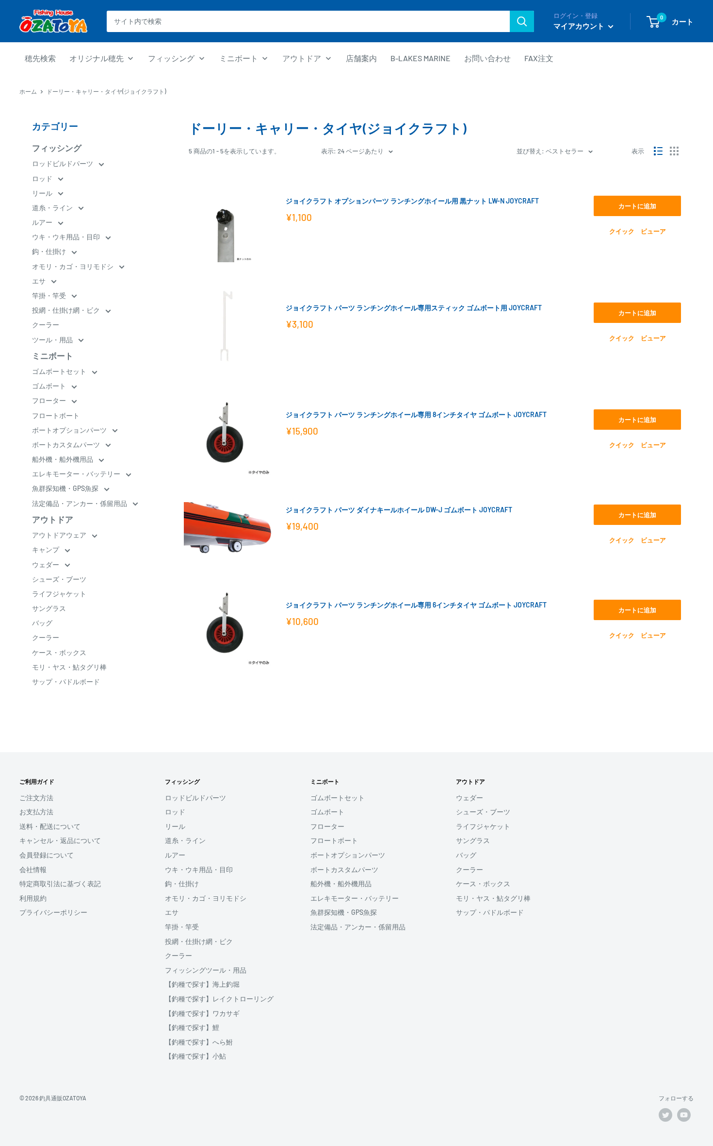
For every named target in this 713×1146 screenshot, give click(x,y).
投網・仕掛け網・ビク (66, 310)
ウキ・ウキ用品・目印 (66, 237)
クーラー (45, 324)
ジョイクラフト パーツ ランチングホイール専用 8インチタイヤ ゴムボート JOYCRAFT (416, 414)
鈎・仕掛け (49, 251)
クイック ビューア (637, 231)
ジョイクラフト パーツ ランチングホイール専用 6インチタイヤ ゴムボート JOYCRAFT (416, 605)
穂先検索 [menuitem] (40, 58)
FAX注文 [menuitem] (538, 58)
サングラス (49, 608)
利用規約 (33, 898)
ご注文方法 (36, 797)
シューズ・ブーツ (59, 579)
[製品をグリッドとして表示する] (674, 151)
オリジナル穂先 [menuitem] (96, 58)
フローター (49, 400)
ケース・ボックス (59, 652)
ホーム (28, 91)
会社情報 (33, 869)
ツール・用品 (53, 340)
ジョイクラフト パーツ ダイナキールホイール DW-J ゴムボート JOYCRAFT (399, 510)
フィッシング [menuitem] (171, 58)
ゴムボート (49, 386)
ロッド (43, 178)
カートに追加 (637, 206)
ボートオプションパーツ (70, 430)
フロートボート (56, 415)
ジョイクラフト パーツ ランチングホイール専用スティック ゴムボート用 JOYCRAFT (414, 307)
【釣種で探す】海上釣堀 (202, 984)
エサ (39, 281)
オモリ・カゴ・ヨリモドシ (73, 266)
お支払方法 (36, 812)
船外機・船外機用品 (63, 459)
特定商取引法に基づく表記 (60, 883)
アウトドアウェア (60, 535)
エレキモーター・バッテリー (77, 474)
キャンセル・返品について (60, 840)
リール (43, 193)
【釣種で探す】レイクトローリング (219, 998)
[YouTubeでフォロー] (684, 1115)
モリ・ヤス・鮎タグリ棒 (69, 667)
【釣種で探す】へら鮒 (199, 1042)
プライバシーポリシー (53, 912)
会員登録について (46, 855)
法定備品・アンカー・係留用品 (80, 503)
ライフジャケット (59, 594)
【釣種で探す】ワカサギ (202, 1013)
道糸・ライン (53, 207)
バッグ (42, 623)
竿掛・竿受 (49, 295)
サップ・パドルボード (66, 681)
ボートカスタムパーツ (66, 444)
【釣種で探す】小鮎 (195, 1056)
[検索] (522, 21)
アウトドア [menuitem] (301, 58)
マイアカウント (579, 25)
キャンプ (46, 549)
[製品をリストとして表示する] (658, 151)
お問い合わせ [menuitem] (487, 58)
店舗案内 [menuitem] (361, 58)
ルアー (43, 222)
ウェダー (46, 564)
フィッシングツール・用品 (205, 970)
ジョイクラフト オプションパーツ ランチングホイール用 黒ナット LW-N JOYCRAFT (412, 201)
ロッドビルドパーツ (63, 163)
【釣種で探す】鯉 (192, 1027)
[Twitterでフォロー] (665, 1115)
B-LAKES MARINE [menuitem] (420, 58)
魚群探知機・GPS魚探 (66, 488)
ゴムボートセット (60, 371)
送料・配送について (50, 826)
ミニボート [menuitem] (238, 58)
